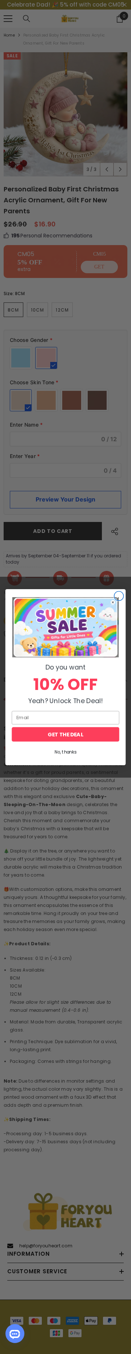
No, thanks (65, 752)
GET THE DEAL (65, 734)
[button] (65, 627)
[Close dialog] (119, 595)
